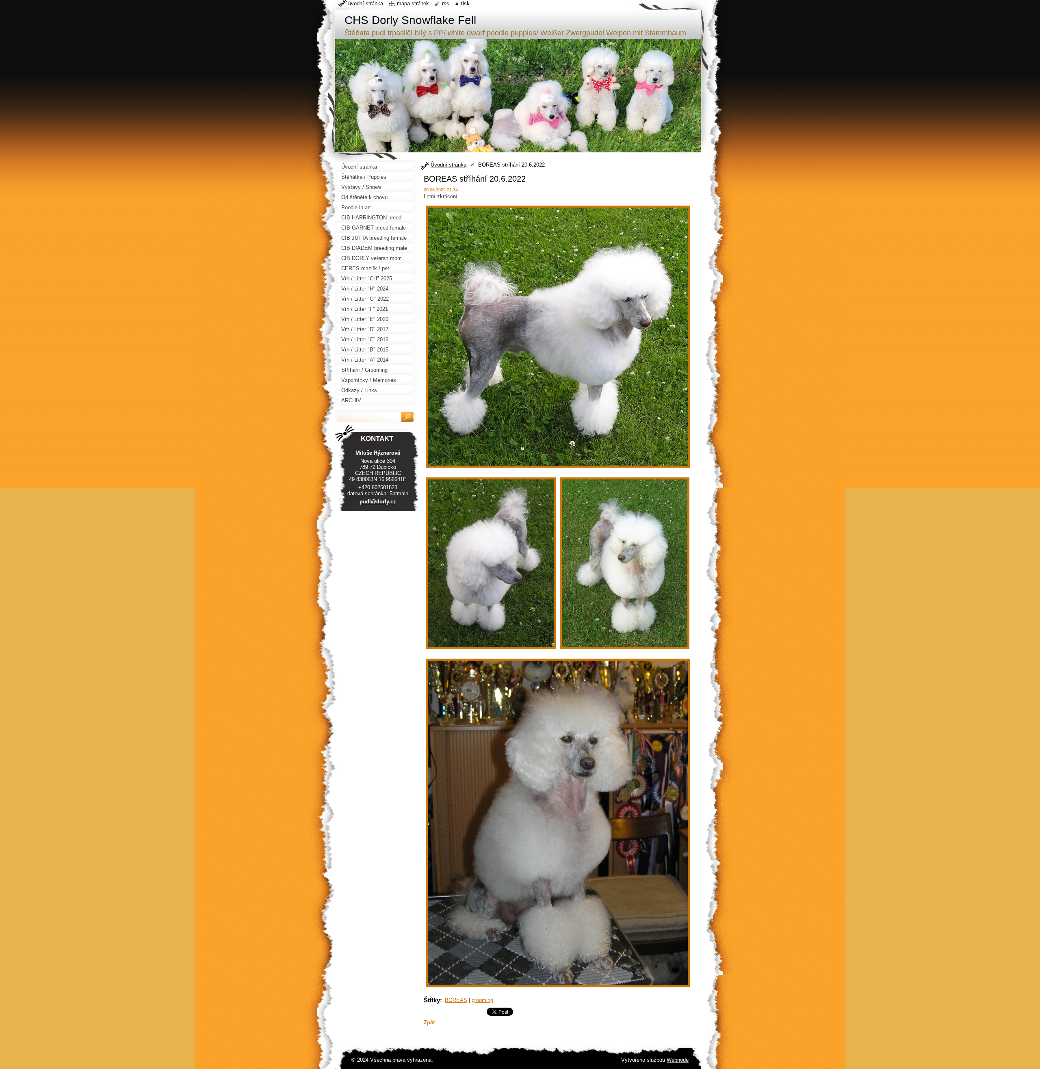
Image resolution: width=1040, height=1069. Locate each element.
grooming (482, 1000)
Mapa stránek (413, 3)
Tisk (465, 3)
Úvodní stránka (448, 165)
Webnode (678, 1060)
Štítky (432, 1000)
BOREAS (456, 1000)
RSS (445, 3)
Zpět (429, 1022)
